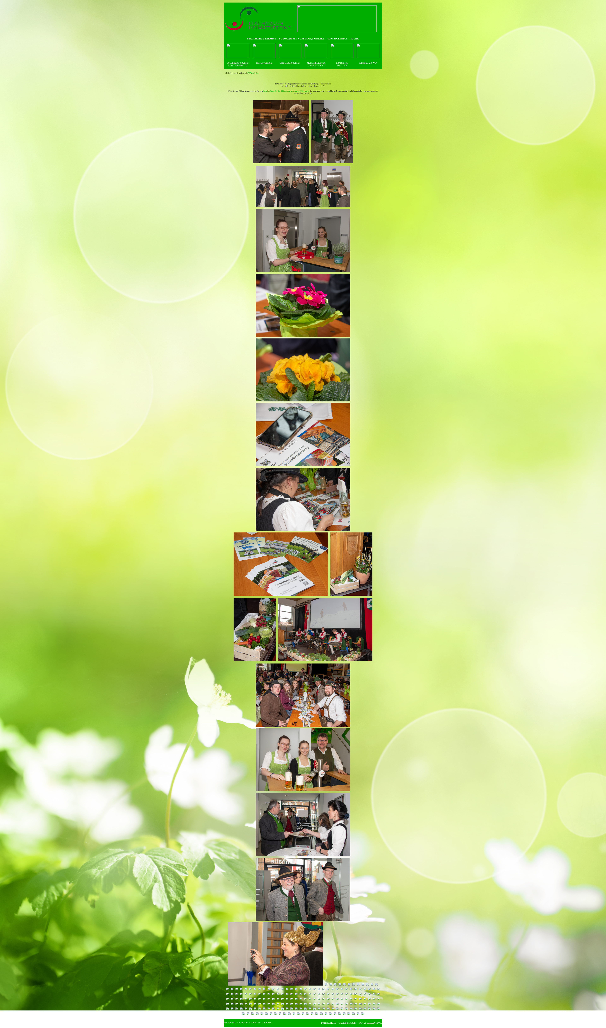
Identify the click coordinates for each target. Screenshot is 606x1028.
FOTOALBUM (253, 73)
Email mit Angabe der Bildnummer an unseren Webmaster (286, 91)
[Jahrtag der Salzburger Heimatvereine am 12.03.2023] (280, 164)
